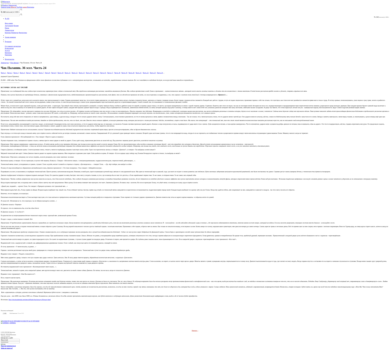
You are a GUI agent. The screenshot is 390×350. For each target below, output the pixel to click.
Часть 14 (89, 73)
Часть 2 (9, 73)
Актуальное (9, 26)
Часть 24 (160, 73)
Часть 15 (96, 73)
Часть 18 (117, 73)
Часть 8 (47, 73)
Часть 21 (138, 73)
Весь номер (9, 23)
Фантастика (23, 33)
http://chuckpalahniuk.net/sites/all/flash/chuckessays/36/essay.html (30, 300)
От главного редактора (13, 46)
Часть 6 (34, 73)
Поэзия (16, 26)
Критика (8, 33)
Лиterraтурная (8, 7)
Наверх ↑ (195, 331)
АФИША (12, 323)
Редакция (8, 41)
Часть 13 (82, 73)
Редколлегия (9, 48)
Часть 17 (110, 73)
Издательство (9, 59)
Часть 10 (60, 73)
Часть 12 (74, 73)
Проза (7, 28)
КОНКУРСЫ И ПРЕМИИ (30, 321)
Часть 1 (3, 73)
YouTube (21, 7)
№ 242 (7, 18)
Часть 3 (15, 73)
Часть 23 (153, 73)
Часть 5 (28, 73)
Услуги (7, 50)
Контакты (8, 53)
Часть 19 (124, 73)
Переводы (14, 33)
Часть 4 (22, 73)
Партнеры (30, 7)
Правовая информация (6, 333)
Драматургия (9, 30)
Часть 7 (41, 73)
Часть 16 (103, 73)
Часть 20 (131, 73)
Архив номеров (10, 37)
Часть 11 (67, 73)
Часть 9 (53, 73)
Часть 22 (146, 73)
